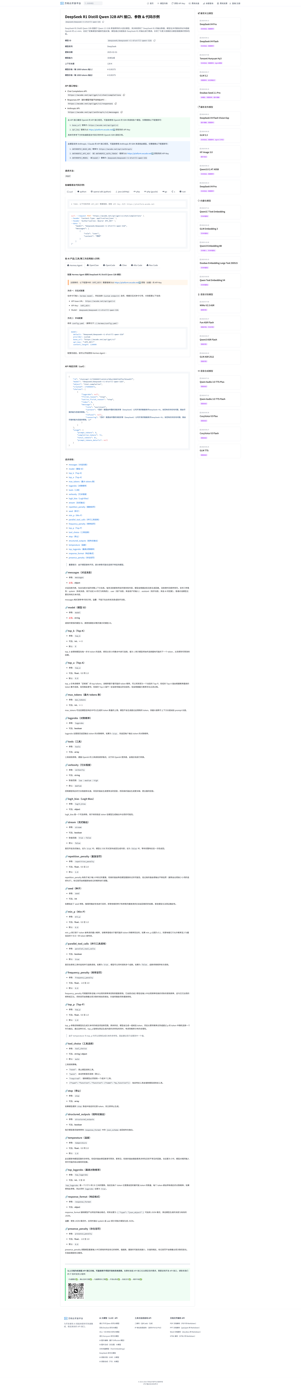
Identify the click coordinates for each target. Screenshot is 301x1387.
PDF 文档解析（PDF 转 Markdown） (183, 1323)
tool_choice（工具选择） (80, 532)
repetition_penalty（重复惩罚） (83, 506)
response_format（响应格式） (82, 553)
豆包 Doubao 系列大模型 (108, 1327)
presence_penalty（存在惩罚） (82, 557)
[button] (102, 22)
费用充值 (195, 3)
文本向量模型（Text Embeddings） (112, 1349)
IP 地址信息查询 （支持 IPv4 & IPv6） (148, 1327)
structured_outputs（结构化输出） (84, 540)
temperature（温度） (78, 544)
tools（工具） (75, 489)
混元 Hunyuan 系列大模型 (109, 1336)
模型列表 (164, 3)
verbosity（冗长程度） (78, 494)
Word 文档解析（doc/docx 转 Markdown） (186, 1332)
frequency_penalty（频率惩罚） (83, 523)
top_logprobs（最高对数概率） (82, 549)
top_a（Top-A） (76, 477)
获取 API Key (179, 3)
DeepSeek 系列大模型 (107, 1353)
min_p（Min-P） (76, 515)
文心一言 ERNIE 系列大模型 (109, 1332)
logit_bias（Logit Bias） (79, 498)
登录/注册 (236, 3)
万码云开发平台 (152, 1382)
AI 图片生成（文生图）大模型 (110, 1344)
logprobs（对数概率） (78, 485)
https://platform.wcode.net (101, 129)
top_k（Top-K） (76, 473)
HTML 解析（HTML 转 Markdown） (183, 1336)
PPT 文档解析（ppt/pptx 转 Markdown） (185, 1327)
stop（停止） (74, 536)
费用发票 (223, 3)
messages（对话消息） (79, 464)
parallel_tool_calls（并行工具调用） (84, 519)
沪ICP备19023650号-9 (150, 1384)
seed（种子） (74, 511)
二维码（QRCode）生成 (143, 1323)
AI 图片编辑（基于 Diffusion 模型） (112, 1340)
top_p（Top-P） (76, 528)
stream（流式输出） (77, 502)
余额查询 (209, 3)
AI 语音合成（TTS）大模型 (109, 1361)
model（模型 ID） (76, 468)
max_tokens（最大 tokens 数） (82, 481)
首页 (151, 3)
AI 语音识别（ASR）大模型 (109, 1357)
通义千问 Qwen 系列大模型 (109, 1323)
